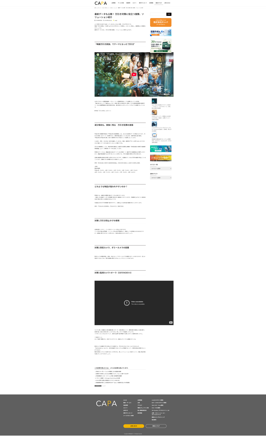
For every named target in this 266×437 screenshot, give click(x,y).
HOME (125, 400)
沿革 (139, 402)
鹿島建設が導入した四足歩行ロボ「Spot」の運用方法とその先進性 (113, 382)
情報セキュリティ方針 (143, 407)
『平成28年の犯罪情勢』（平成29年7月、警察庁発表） (111, 206)
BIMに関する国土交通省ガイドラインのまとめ (107, 380)
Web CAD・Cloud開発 (157, 405)
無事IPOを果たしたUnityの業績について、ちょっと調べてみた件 (112, 373)
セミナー (125, 407)
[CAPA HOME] (107, 403)
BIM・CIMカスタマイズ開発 (159, 402)
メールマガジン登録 (128, 415)
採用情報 (140, 413)
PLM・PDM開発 (156, 407)
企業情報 (140, 400)
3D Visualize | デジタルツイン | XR (160, 410)
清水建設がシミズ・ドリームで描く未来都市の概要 (109, 376)
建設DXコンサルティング (158, 417)
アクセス (140, 405)
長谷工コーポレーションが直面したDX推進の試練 (108, 371)
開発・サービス (127, 402)
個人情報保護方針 (142, 410)
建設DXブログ (156, 426)
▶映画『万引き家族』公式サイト (103, 110)
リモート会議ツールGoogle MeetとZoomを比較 (108, 378)
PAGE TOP (259, 422)
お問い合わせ (133, 426)
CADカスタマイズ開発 (157, 400)
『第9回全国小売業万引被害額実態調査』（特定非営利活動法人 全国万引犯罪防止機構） (119, 163)
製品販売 (154, 419)
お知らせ (125, 410)
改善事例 (125, 405)
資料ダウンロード (127, 413)
